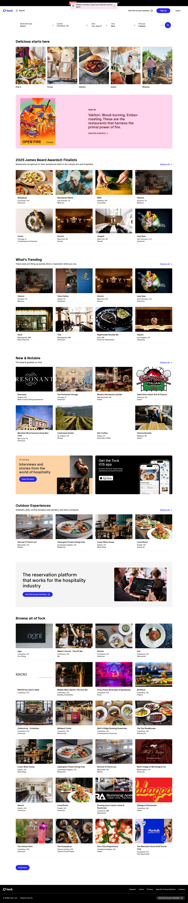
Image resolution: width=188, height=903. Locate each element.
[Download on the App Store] (114, 478)
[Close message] (114, 5)
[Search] (168, 25)
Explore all (165, 164)
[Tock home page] (8, 10)
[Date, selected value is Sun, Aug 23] (106, 25)
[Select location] (87, 25)
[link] (34, 188)
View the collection (97, 133)
